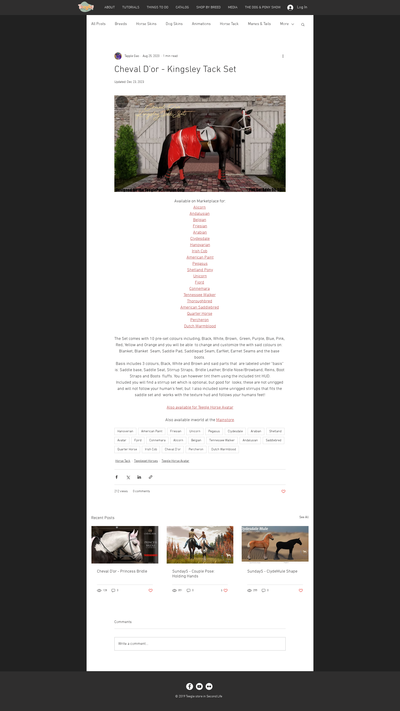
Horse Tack (229, 24)
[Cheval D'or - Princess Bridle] (124, 545)
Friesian (175, 431)
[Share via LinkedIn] (139, 477)
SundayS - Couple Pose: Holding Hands (193, 574)
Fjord (137, 440)
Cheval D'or (173, 449)
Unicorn (194, 431)
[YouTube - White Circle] (199, 686)
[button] (109, 7)
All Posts (98, 24)
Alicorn (178, 440)
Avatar (121, 440)
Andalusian (250, 440)
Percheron (196, 449)
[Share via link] (150, 477)
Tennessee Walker (222, 440)
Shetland (275, 431)
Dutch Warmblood (223, 449)
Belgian (196, 440)
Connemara (157, 440)
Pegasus (214, 431)
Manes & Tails (259, 24)
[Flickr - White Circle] (209, 686)
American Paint (151, 431)
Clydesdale (235, 431)
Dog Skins (174, 24)
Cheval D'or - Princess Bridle (122, 571)
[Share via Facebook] (116, 477)
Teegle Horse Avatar (175, 461)
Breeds (121, 24)
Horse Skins (146, 24)
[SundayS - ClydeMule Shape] (275, 545)
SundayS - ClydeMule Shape (272, 571)
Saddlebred (273, 440)
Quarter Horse (127, 449)
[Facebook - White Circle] (189, 686)
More (284, 24)
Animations (201, 24)
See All (304, 517)
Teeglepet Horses (146, 461)
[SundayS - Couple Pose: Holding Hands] (200, 545)
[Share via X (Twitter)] (128, 477)
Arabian (256, 431)
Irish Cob (151, 449)
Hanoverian (125, 431)
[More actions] (283, 56)
